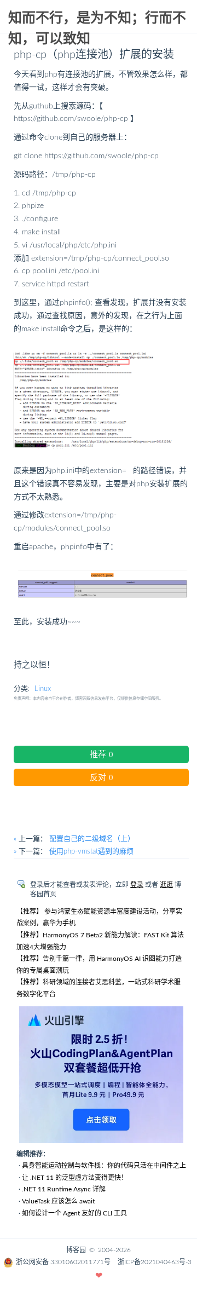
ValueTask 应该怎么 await (58, 1201)
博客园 (76, 1250)
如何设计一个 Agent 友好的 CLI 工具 (74, 1213)
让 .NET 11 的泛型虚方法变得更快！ (75, 1177)
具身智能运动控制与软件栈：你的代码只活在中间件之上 (104, 1165)
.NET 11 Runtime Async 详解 (64, 1189)
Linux (42, 689)
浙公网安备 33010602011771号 (63, 1262)
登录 (136, 884)
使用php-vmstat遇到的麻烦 (91, 851)
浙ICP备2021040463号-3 (155, 1262)
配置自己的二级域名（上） (92, 839)
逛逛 (166, 884)
